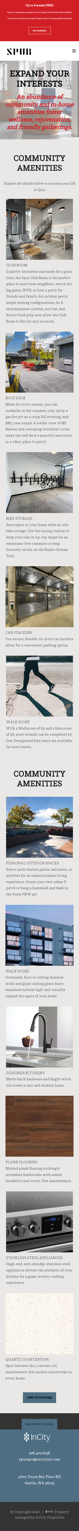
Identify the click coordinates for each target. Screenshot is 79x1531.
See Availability (39, 30)
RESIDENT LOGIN (39, 1424)
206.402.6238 (39, 1453)
